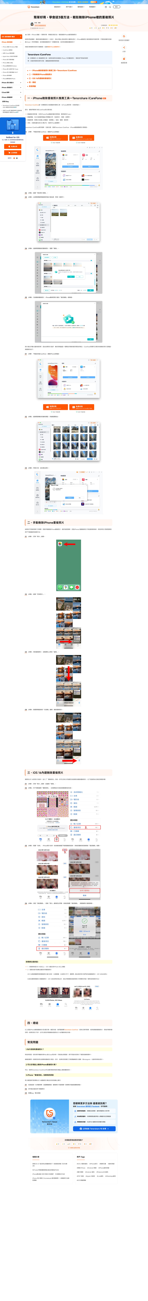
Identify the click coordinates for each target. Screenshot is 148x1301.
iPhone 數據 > (36, 35)
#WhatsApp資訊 (110, 1176)
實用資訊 (80, 7)
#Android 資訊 (89, 1172)
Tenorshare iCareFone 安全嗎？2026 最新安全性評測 (11, 106)
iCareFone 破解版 (7, 50)
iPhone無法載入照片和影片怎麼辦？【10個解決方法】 (49, 1174)
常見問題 (32, 86)
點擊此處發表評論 (75, 1148)
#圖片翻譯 (80, 1172)
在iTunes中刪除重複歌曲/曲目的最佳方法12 (45, 1170)
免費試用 (14, 146)
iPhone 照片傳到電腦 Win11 (10, 72)
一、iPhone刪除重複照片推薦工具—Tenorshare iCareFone (53, 70)
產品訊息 (57, 7)
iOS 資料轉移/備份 (8, 37)
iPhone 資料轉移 (7, 75)
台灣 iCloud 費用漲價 (8, 53)
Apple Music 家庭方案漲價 (10, 56)
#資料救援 (111, 1164)
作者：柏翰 (37, 23)
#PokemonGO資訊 (102, 1172)
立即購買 (14, 153)
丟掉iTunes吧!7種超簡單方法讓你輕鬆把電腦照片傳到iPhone (12, 111)
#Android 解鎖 (91, 1168)
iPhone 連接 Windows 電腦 (10, 47)
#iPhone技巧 (93, 1164)
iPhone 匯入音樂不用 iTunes (10, 69)
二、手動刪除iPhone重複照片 (40, 74)
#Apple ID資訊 (90, 1176)
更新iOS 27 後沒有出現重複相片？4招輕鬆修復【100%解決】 (49, 1165)
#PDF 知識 (80, 1176)
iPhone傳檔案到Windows (10, 66)
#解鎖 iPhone (81, 1168)
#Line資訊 (100, 1176)
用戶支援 (68, 7)
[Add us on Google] (124, 36)
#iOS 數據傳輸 (81, 1180)
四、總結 (32, 82)
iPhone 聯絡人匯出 (8, 63)
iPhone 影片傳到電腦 (8, 59)
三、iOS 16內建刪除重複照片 (40, 78)
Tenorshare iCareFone (39, 54)
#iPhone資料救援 (103, 1168)
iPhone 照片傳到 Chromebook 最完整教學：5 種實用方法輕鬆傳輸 (50, 1179)
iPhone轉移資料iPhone (9, 78)
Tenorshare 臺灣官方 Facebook (88, 1106)
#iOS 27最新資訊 (82, 1164)
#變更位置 (103, 1164)
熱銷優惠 (92, 7)
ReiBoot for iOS (12, 137)
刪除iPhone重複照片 (53, 47)
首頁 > (29, 35)
